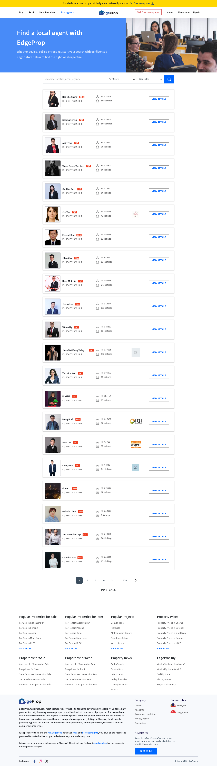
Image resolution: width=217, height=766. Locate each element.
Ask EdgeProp (55, 733)
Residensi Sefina (119, 638)
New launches (47, 12)
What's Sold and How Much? (171, 664)
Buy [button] (21, 12)
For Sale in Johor (27, 633)
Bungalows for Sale (29, 669)
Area (74, 733)
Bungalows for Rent (75, 669)
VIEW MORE (25, 648)
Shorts (114, 689)
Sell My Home (164, 674)
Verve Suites (117, 643)
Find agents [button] (67, 12)
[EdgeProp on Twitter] (46, 761)
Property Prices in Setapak (170, 628)
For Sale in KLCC (27, 643)
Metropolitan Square (121, 633)
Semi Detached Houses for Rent (81, 674)
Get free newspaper (140, 3)
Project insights (90, 733)
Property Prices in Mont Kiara (171, 633)
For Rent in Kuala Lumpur (77, 623)
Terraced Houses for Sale (32, 679)
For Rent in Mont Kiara (76, 638)
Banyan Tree (117, 623)
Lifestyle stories (119, 684)
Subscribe (146, 751)
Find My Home (164, 679)
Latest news (117, 674)
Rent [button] (31, 12)
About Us (139, 710)
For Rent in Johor (73, 633)
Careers (139, 705)
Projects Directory (166, 684)
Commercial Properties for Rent (81, 684)
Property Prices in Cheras (170, 623)
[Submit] (169, 79)
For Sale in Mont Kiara (30, 638)
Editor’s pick (117, 664)
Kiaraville (115, 628)
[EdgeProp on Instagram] (40, 761)
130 (125, 580)
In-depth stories (119, 679)
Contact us (140, 723)
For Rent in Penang (74, 628)
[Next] (135, 580)
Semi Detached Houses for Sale (35, 674)
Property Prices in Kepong (170, 638)
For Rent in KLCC (73, 643)
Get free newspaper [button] (148, 12)
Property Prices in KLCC (169, 643)
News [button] (170, 12)
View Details (159, 99)
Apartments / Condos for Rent (80, 664)
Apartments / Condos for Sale (34, 664)
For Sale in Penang (28, 628)
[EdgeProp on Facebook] (34, 761)
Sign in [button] (196, 12)
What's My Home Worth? (169, 669)
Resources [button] (184, 12)
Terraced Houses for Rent (78, 679)
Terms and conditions (145, 714)
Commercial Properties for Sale (35, 684)
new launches (100, 743)
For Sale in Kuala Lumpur (31, 623)
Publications (117, 669)
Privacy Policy (142, 718)
